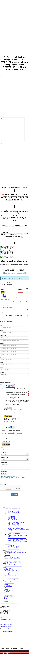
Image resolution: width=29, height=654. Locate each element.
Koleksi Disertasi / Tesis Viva (11, 570)
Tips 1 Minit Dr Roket (13, 576)
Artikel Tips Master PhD (13, 579)
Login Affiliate (8, 593)
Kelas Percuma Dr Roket (10, 551)
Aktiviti (7, 591)
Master (9, 573)
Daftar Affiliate (8, 595)
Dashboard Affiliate (9, 596)
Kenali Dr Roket (8, 581)
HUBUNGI (5, 598)
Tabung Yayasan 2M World (14, 512)
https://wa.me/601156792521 (6, 626)
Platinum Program (9, 553)
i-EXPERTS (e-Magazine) (13, 557)
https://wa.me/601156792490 (6, 619)
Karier (4, 597)
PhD (9, 574)
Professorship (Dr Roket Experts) (12, 558)
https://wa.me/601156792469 (6, 621)
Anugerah (7, 585)
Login (6, 601)
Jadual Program (8, 586)
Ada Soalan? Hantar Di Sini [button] (8, 631)
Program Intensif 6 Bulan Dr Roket (12, 561)
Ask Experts (8, 568)
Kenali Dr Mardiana (9, 583)
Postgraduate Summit (9, 559)
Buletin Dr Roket (9, 569)
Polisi (6, 589)
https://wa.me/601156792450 (6, 624)
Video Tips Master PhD (13, 578)
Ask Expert (7, 555)
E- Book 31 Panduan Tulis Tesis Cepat (13, 566)
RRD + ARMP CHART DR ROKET (13, 562)
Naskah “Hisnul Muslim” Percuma (12, 564)
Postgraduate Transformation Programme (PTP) (15, 552)
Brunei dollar (5, 653)
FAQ (6, 587)
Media (6, 584)
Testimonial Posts (9, 590)
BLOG (4, 567)
